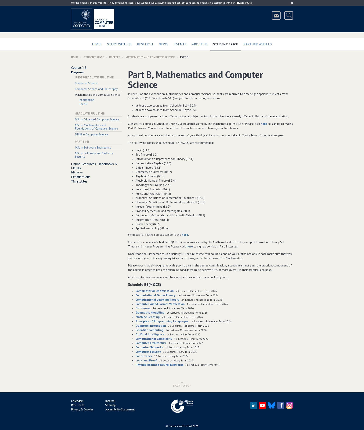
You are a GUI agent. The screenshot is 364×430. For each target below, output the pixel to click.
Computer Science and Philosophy (96, 89)
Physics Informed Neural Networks (159, 365)
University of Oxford (180, 426)
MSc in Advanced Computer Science (97, 119)
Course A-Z (78, 67)
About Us (199, 44)
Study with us (119, 44)
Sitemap (110, 405)
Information (86, 100)
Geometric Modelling (150, 312)
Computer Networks (149, 347)
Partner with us (257, 44)
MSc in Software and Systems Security (94, 154)
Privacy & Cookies (82, 409)
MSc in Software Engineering (93, 147)
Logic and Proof (146, 360)
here (264, 124)
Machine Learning (148, 317)
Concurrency (144, 356)
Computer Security (148, 351)
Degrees (114, 57)
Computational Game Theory (155, 295)
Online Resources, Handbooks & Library (94, 166)
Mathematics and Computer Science (150, 57)
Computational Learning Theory (157, 299)
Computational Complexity (154, 339)
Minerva (77, 172)
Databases (143, 308)
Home (96, 44)
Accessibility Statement (120, 409)
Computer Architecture (151, 343)
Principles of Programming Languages (162, 321)
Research (145, 44)
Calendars (77, 401)
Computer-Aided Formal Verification (160, 304)
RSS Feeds (77, 405)
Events (180, 44)
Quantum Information (151, 325)
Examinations (80, 177)
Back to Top (182, 385)
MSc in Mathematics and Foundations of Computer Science (96, 126)
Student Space (227, 44)
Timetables (79, 181)
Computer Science (86, 83)
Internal (110, 401)
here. (185, 234)
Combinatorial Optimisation (155, 291)
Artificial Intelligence (150, 334)
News (163, 44)
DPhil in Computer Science (91, 134)
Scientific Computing (149, 330)
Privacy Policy (244, 2)
